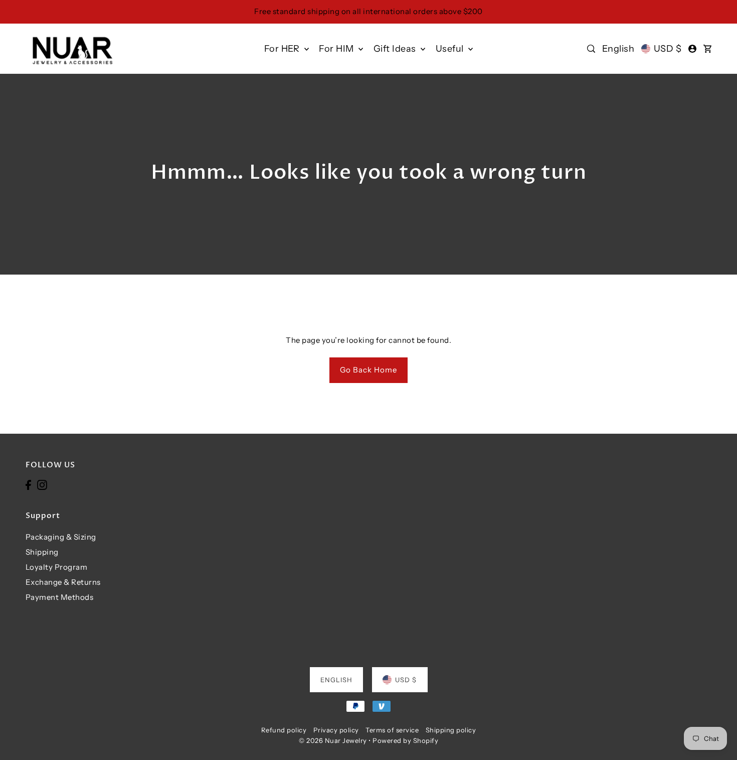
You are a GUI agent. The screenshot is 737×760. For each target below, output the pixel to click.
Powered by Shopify (405, 740)
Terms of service (392, 730)
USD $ (667, 48)
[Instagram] (42, 484)
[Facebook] (28, 484)
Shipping (42, 552)
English (618, 48)
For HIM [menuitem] (337, 48)
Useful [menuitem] (451, 48)
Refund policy (284, 730)
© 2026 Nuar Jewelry (333, 740)
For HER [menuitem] (283, 48)
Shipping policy (451, 730)
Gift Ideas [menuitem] (396, 48)
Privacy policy (336, 730)
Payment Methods (60, 597)
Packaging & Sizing (61, 537)
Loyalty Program (57, 567)
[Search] (591, 49)
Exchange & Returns (63, 582)
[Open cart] (707, 49)
